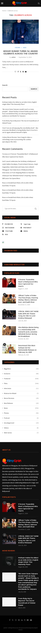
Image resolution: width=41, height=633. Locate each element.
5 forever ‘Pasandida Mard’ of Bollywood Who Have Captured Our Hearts (28, 283)
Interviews (21, 388)
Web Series (21, 433)
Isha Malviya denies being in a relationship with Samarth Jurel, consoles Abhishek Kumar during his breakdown (28, 331)
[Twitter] (13, 620)
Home (4, 11)
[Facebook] (9, 620)
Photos (21, 413)
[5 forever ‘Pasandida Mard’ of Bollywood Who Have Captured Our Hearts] (9, 282)
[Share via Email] (26, 72)
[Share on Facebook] (18, 72)
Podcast (21, 418)
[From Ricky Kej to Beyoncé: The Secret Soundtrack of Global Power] (9, 601)
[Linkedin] (22, 620)
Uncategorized (21, 423)
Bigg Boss (21, 369)
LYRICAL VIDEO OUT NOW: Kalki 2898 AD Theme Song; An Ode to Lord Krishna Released (28, 314)
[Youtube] (28, 620)
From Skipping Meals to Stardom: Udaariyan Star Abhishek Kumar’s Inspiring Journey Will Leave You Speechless (19, 175)
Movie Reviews (21, 398)
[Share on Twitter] (20, 72)
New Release (21, 403)
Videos (21, 428)
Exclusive (21, 374)
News (21, 408)
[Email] (31, 620)
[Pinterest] (19, 620)
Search (4, 85)
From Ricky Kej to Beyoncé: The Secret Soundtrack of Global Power (26, 602)
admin (14, 57)
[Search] (39, 3)
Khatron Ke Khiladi (21, 393)
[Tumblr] (24, 620)
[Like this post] (15, 72)
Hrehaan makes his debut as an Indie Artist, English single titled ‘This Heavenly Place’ (19, 103)
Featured (21, 379)
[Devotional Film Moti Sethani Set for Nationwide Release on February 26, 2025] (9, 348)
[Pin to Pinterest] (23, 72)
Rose (4, 183)
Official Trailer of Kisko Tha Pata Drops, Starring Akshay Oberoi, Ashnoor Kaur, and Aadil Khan (28, 298)
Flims (21, 383)
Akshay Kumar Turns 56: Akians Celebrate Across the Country (20, 52)
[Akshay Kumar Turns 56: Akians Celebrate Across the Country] (20, 32)
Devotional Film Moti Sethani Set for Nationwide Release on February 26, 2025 (27, 349)
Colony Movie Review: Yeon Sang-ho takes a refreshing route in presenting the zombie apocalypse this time (17, 139)
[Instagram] (16, 620)
